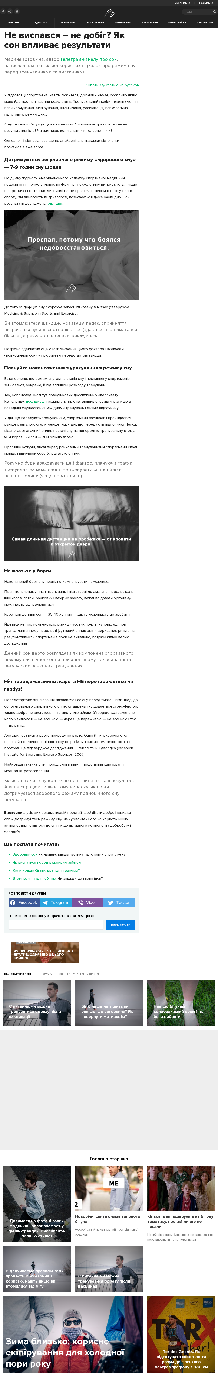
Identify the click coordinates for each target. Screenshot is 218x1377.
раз (50, 203)
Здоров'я (41, 22)
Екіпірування (95, 22)
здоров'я (92, 974)
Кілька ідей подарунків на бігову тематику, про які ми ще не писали (180, 1221)
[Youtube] (17, 11)
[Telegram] (10, 11)
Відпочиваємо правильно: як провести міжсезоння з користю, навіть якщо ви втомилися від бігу (35, 1278)
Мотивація (68, 22)
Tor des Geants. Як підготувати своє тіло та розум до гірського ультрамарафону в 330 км (181, 1359)
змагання (50, 974)
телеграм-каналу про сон (88, 59)
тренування (75, 974)
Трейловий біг (177, 22)
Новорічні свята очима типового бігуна (107, 1219)
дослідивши (36, 401)
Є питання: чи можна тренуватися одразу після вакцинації (104, 1281)
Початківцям (204, 22)
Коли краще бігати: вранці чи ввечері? (46, 870)
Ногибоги (109, 17)
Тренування (123, 22)
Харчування (150, 22)
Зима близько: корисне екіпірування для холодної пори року (65, 1353)
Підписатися (120, 925)
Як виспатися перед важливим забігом (47, 862)
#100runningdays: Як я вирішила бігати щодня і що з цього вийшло (44, 955)
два (59, 203)
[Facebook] (3, 11)
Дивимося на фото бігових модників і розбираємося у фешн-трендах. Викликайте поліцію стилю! (37, 1228)
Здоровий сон (25, 854)
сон (62, 974)
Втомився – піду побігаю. (35, 878)
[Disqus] (109, 1092)
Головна (14, 22)
